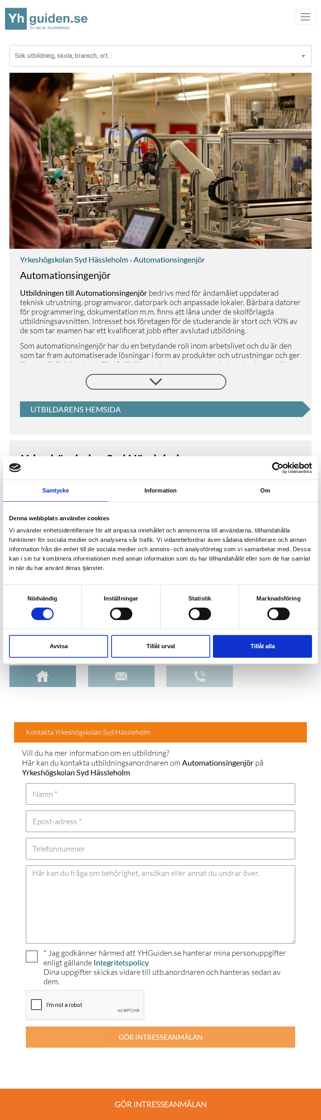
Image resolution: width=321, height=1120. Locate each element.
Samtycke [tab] (55, 490)
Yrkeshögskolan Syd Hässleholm (74, 259)
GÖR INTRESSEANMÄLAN (161, 1037)
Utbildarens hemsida (76, 409)
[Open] (303, 55)
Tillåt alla (263, 646)
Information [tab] (160, 490)
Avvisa (59, 646)
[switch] (121, 614)
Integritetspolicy (121, 962)
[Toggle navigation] (305, 17)
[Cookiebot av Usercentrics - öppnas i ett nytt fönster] (277, 468)
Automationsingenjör (168, 259)
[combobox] (154, 56)
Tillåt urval (160, 646)
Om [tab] (265, 490)
